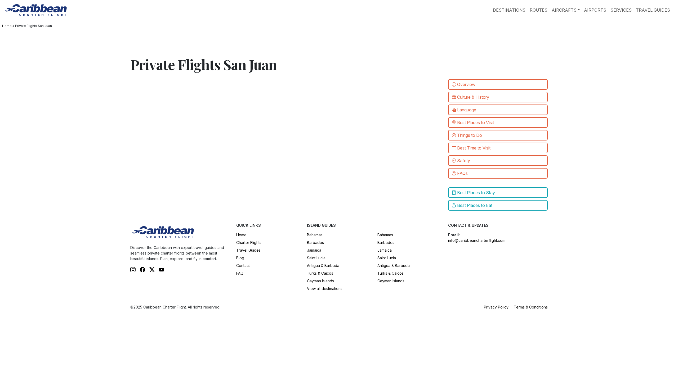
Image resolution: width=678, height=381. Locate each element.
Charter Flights (248, 242)
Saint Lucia (316, 258)
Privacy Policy (496, 307)
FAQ (239, 273)
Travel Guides (653, 10)
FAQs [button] (462, 173)
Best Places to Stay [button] (475, 192)
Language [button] (466, 109)
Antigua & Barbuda (323, 265)
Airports (595, 10)
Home (7, 26)
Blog (240, 258)
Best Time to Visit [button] (473, 148)
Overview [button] (465, 84)
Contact (243, 265)
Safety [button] (463, 160)
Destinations (509, 10)
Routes (538, 10)
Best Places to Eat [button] (474, 205)
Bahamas (315, 235)
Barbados (315, 242)
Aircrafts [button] (564, 10)
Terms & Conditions (531, 307)
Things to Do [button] (469, 135)
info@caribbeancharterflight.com (476, 240)
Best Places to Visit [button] (475, 122)
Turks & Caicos (320, 273)
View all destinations (324, 288)
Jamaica (314, 250)
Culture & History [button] (472, 97)
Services (621, 10)
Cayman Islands (320, 281)
